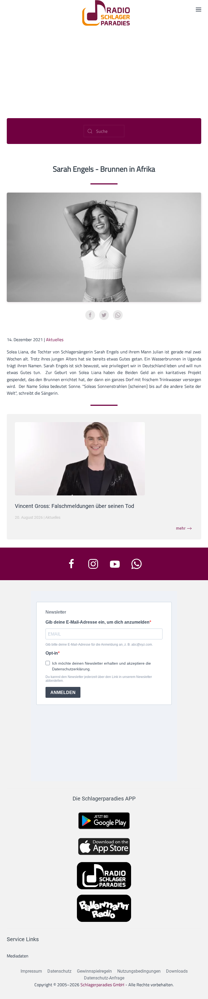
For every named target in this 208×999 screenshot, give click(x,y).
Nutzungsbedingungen (139, 971)
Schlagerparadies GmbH (102, 984)
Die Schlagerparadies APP (104, 798)
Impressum (31, 971)
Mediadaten (17, 956)
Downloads (177, 971)
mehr (181, 528)
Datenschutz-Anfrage (104, 978)
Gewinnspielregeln (94, 971)
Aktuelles (54, 339)
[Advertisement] (104, 67)
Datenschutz (59, 971)
